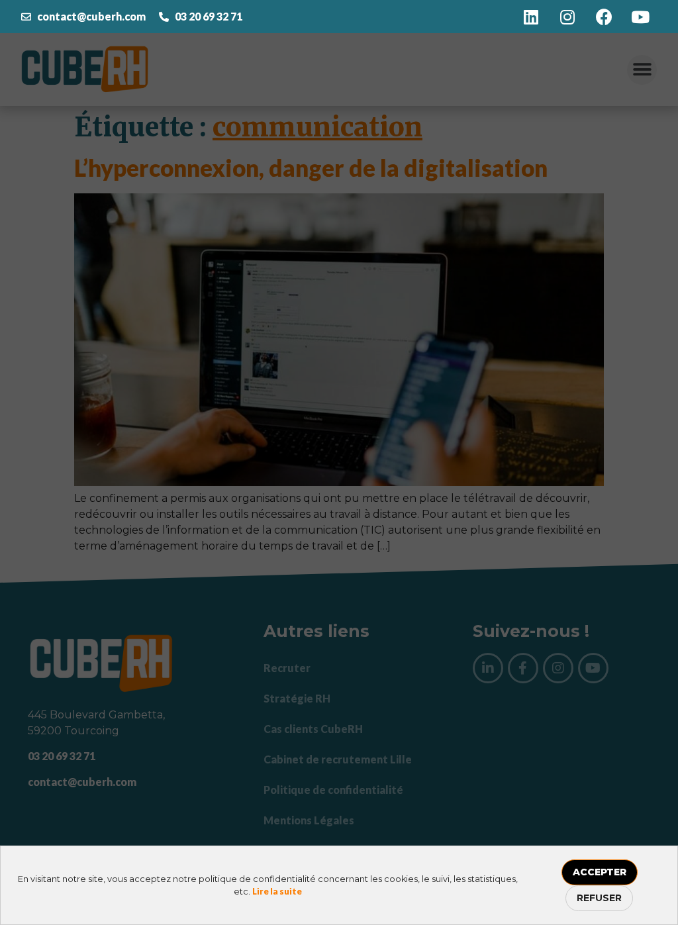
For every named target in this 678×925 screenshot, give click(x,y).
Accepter (599, 872)
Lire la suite (277, 891)
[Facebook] (603, 16)
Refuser (599, 898)
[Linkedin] (531, 16)
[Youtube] (640, 16)
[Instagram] (567, 16)
